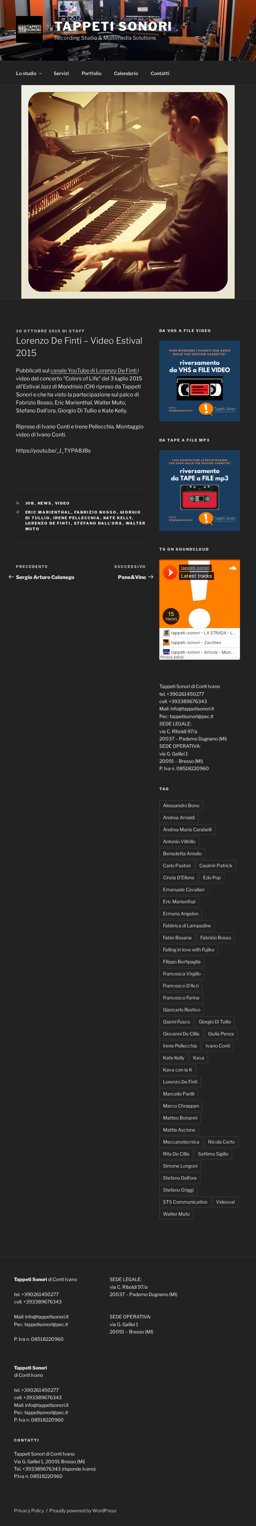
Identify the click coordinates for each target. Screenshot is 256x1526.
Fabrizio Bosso (95, 512)
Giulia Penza (221, 1033)
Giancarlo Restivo (181, 1009)
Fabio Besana (177, 937)
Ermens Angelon (180, 913)
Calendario (126, 73)
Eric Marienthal (48, 512)
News (45, 503)
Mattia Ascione (179, 1130)
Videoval (225, 1202)
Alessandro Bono (181, 805)
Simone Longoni (180, 1166)
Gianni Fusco (176, 1021)
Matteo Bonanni (180, 1118)
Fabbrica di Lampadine (187, 925)
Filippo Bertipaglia (182, 961)
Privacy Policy (29, 1510)
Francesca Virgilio (182, 973)
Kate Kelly (117, 518)
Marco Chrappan (181, 1106)
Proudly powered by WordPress (82, 1510)
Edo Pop (212, 877)
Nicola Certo (221, 1142)
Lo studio (26, 73)
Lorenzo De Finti (48, 523)
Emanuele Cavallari (183, 889)
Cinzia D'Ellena (178, 877)
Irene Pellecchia (76, 518)
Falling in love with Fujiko (188, 949)
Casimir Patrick (215, 865)
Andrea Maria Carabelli (187, 829)
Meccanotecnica (181, 1142)
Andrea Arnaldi (179, 817)
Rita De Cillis (176, 1154)
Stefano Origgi (178, 1190)
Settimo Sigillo (213, 1154)
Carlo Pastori (177, 865)
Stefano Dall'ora (98, 523)
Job (30, 503)
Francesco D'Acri (181, 985)
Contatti (160, 73)
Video (62, 503)
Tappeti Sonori (113, 26)
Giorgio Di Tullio (215, 1021)
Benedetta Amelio (182, 853)
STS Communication (185, 1202)
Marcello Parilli (178, 1094)
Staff (77, 331)
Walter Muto (176, 1214)
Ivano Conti (218, 1045)
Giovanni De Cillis (181, 1033)
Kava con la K (177, 1070)
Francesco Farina (181, 997)
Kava (198, 1057)
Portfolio (91, 73)
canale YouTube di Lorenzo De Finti (94, 370)
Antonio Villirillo (179, 841)
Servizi (61, 73)
